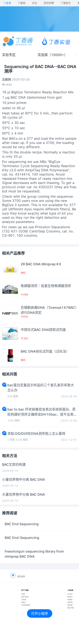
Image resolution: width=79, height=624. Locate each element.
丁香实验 (23, 599)
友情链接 (69, 599)
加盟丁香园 (70, 607)
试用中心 (23, 602)
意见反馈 (21, 576)
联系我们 (69, 596)
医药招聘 (49, 3)
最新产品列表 (25, 596)
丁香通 (7, 3)
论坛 (34, 3)
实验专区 (9, 55)
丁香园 (21, 3)
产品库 (23, 594)
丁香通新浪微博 (25, 605)
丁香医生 (66, 3)
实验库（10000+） (52, 55)
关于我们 (69, 594)
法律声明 (69, 602)
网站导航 (69, 605)
